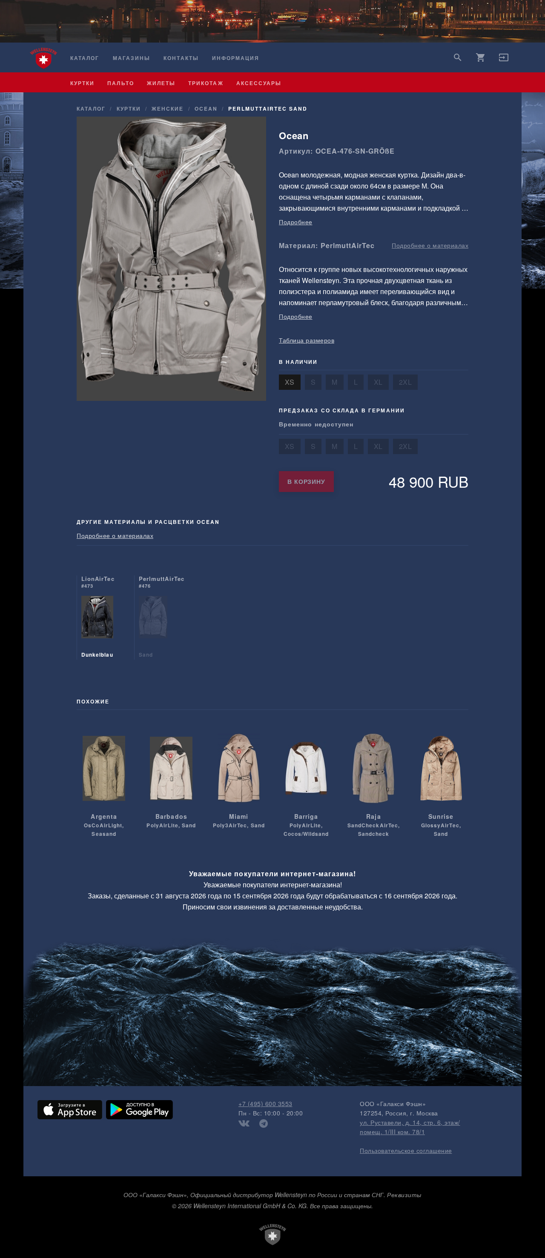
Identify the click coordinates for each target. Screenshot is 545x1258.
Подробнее (296, 221)
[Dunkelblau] (97, 627)
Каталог (84, 58)
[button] (504, 60)
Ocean (206, 108)
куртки (82, 83)
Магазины (131, 58)
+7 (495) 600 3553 (265, 1103)
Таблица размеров (306, 340)
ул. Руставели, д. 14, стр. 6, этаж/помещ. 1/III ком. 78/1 (410, 1127)
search (458, 57)
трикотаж (205, 83)
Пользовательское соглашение (406, 1150)
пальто (120, 83)
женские (168, 108)
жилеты (161, 83)
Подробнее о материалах (430, 245)
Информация (236, 58)
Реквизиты (404, 1194)
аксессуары (259, 83)
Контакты (181, 58)
